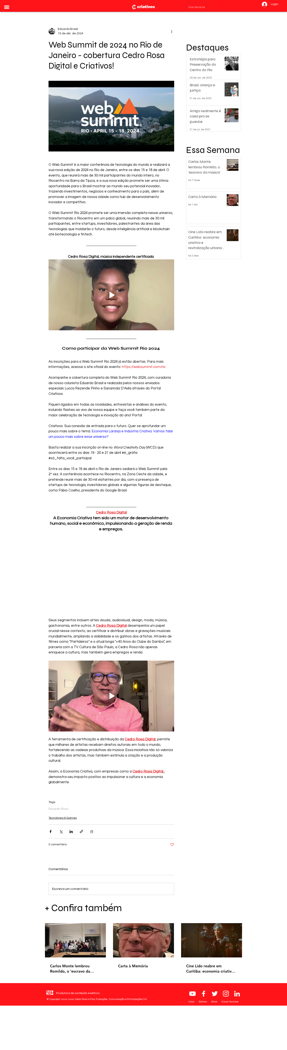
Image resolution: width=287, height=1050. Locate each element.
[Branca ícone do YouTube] (192, 994)
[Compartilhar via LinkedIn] (71, 832)
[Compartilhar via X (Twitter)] (61, 832)
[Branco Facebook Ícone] (204, 994)
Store (214, 1001)
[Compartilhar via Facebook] (51, 832)
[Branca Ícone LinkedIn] (237, 994)
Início (191, 1001)
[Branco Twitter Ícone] (215, 994)
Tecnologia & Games (63, 817)
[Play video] (111, 116)
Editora (203, 1001)
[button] (6, 7)
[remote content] (111, 575)
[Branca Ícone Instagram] (226, 994)
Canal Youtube (229, 1001)
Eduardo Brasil (58, 809)
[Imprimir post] (92, 832)
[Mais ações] (171, 31)
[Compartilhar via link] (81, 832)
